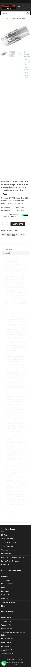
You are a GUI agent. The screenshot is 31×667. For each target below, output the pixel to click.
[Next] (27, 36)
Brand (8, 18)
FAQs (3, 587)
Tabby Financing (7, 546)
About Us (4, 576)
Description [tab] (7, 249)
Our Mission (5, 580)
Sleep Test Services (8, 602)
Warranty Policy (7, 625)
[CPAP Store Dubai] (8, 7)
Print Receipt (6, 553)
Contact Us (5, 565)
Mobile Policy (6, 642)
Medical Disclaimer (8, 639)
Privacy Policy (6, 629)
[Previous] (4, 36)
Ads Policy (5, 646)
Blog (3, 606)
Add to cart (18, 224)
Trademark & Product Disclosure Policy (13, 633)
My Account (5, 535)
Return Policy (6, 618)
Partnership (5, 591)
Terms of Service (7, 654)
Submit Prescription (8, 542)
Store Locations (7, 584)
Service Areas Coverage (10, 561)
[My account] (29, 7)
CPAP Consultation (8, 550)
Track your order (7, 539)
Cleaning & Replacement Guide (12, 557)
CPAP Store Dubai (18, 18)
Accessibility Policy (8, 650)
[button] (18, 7)
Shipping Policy (6, 621)
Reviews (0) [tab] (7, 253)
